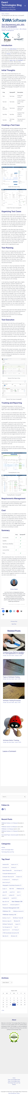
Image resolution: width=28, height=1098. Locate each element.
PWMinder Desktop (9, 914)
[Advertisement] (14, 957)
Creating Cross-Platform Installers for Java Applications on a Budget (13, 652)
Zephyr (11, 60)
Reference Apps (6, 921)
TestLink (8, 53)
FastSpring (15, 879)
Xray (14, 60)
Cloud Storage (18, 870)
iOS (11, 888)
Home (14, 1078)
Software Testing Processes (12, 700)
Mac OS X (6, 901)
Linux (19, 895)
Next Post (14, 624)
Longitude (6, 898)
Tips (16, 927)
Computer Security (8, 876)
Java (5, 892)
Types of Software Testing (11, 677)
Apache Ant (14, 864)
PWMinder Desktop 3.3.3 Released (10, 831)
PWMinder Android (18, 911)
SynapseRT (20, 60)
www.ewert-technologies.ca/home (17, 604)
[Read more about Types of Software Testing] (14, 667)
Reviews (17, 921)
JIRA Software (13, 48)
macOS (14, 898)
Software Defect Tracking (11, 740)
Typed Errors (6, 929)
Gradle (4, 888)
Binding (13, 867)
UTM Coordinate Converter (11, 933)
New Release (17, 901)
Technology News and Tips (8, 851)
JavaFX (12, 892)
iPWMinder (20, 888)
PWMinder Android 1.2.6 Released (9, 826)
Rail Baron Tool (6, 917)
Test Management (7, 927)
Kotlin (4, 895)
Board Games (7, 870)
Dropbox (19, 876)
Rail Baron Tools (18, 918)
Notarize (5, 904)
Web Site (5, 936)
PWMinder (6, 911)
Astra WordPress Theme (14, 1093)
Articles (3, 847)
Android (6, 864)
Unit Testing (15, 929)
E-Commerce (6, 879)
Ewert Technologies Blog (11, 3)
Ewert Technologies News (7, 849)
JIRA (18, 892)
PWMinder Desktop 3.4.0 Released (10, 823)
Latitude (11, 895)
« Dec (3, 1010)
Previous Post (14, 621)
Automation (5, 867)
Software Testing (8, 924)
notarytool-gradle (14, 904)
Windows (14, 936)
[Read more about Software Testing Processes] (14, 690)
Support (17, 924)
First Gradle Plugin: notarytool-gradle (10, 834)
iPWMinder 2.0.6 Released (8, 829)
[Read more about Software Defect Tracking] (14, 722)
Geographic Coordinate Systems (12, 885)
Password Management (11, 908)
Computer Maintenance (9, 873)
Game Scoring (6, 882)
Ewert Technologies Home (14, 1079)
